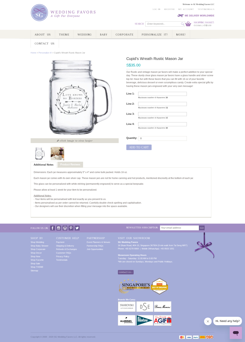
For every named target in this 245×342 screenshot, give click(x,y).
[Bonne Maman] (162, 303)
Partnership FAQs (95, 246)
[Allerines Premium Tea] (126, 316)
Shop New (35, 256)
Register (169, 9)
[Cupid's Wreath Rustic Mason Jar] (39, 153)
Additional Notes (43, 164)
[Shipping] (202, 337)
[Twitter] (77, 227)
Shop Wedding (37, 242)
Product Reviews (70, 164)
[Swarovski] (127, 303)
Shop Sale (35, 263)
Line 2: (130, 103)
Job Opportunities (95, 249)
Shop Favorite (37, 260)
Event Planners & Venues (98, 242)
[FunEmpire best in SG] (159, 279)
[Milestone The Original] (144, 316)
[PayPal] (196, 337)
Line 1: (130, 93)
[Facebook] (52, 227)
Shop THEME (37, 267)
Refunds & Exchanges (66, 249)
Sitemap (34, 270)
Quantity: (131, 138)
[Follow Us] (58, 227)
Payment (60, 242)
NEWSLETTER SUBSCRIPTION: (142, 227)
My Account (186, 9)
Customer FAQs (63, 253)
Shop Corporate (38, 249)
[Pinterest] (71, 227)
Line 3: (130, 113)
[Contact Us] (126, 271)
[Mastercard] (182, 337)
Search (139, 23)
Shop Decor (36, 253)
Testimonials (206, 9)
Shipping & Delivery (65, 246)
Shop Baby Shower (39, 246)
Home (33, 53)
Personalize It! (45, 53)
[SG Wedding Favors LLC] (64, 13)
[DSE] (144, 303)
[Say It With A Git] (163, 316)
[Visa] (189, 337)
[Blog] (64, 227)
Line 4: (130, 124)
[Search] (182, 24)
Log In (156, 9)
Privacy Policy (62, 256)
